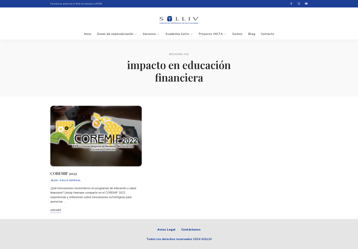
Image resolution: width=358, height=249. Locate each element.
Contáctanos (191, 230)
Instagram (298, 3)
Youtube (306, 3)
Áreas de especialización (115, 34)
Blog (251, 34)
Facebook (291, 3)
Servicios (149, 34)
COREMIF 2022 (63, 173)
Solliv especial (70, 180)
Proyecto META (211, 34)
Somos (237, 34)
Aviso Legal (166, 230)
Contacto (267, 34)
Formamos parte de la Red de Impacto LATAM (76, 3)
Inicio (87, 34)
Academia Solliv (177, 34)
